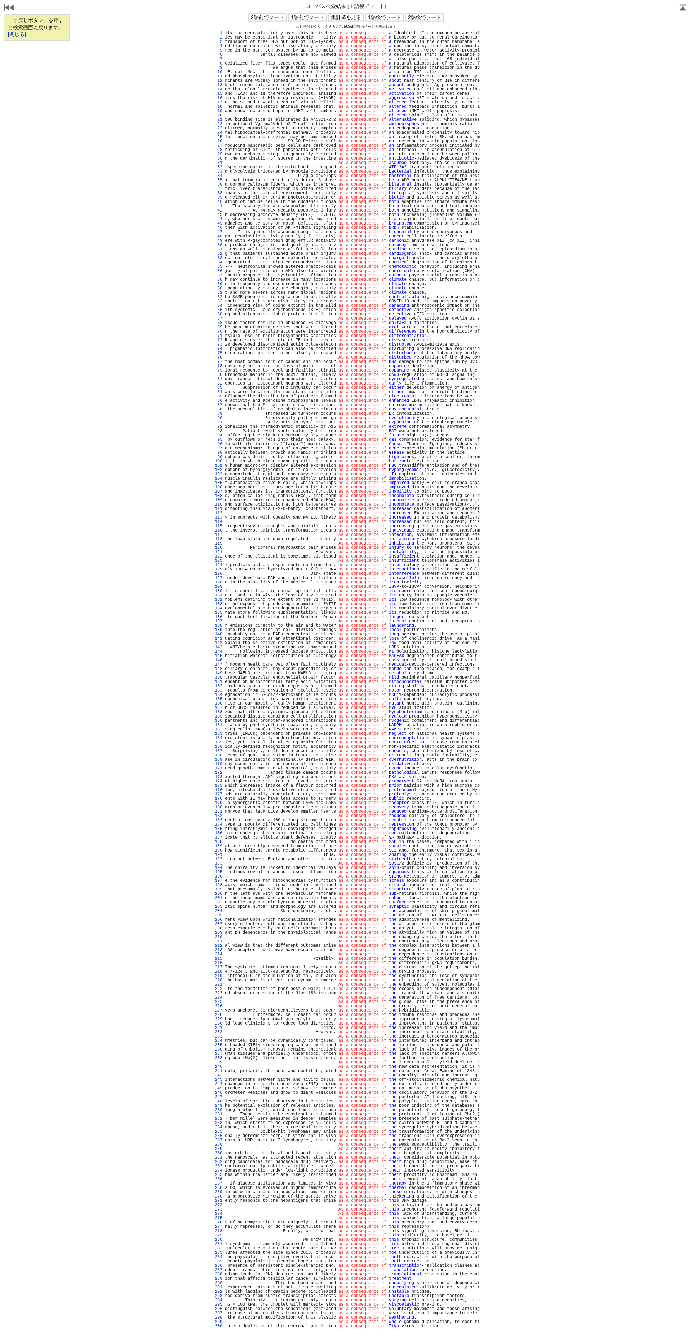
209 (218, 932)
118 (218, 539)
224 (218, 997)
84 (218, 392)
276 (218, 1222)
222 (218, 988)
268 (218, 1187)
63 (218, 301)
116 (218, 530)
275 (218, 1218)
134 (218, 608)
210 (218, 937)
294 (218, 1300)
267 (218, 1183)
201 (218, 898)
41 (218, 206)
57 (218, 275)
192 (218, 859)
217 (218, 967)
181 (218, 811)
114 (218, 521)
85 (218, 396)
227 (218, 1010)
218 (218, 971)
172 (218, 772)
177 (218, 794)
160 (218, 720)
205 (218, 915)
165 (218, 742)
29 (218, 154)
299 (218, 1321)
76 (218, 357)
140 (218, 634)
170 (218, 764)
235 (218, 1045)
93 (218, 431)
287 (218, 1269)
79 (218, 370)
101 (218, 465)
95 (218, 439)
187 (218, 837)
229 (218, 1019)
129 (218, 586)
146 (218, 660)
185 (218, 828)
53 (218, 258)
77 (218, 361)
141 (218, 638)
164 (218, 738)
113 (218, 517)
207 (218, 924)
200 (218, 893)
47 (218, 232)
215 (218, 958)
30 (218, 158)
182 (218, 815)
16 (218, 98)
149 (218, 673)
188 (218, 841)
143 (218, 647)
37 (218, 188)
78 (218, 366)
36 (218, 184)
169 (218, 759)
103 (218, 474)
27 (218, 145)
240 (218, 1066)
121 (218, 552)
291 (218, 1287)
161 (218, 725)
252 (218, 1118)
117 (218, 534)
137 (218, 621)
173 (218, 776)
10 (218, 72)
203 (218, 906)
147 (218, 664)
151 (218, 681)
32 (218, 167)
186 (218, 833)
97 (218, 448)
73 (218, 344)
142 (218, 642)
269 (218, 1192)
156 (218, 703)
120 (218, 547)
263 (218, 1166)
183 (218, 820)
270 (218, 1196)
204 (218, 911)
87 (218, 405)
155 (218, 699)
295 (218, 1304)
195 (218, 872)
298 (218, 1317)
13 (218, 85)
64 (218, 305)
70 (218, 331)
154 (218, 694)
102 (218, 469)
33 (218, 171)
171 (218, 768)
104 (218, 478)
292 (218, 1291)
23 (218, 128)
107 (218, 491)
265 (218, 1174)
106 (218, 487)
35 (218, 180)
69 (218, 327)
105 (218, 482)
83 (218, 387)
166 (218, 746)
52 (218, 253)
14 (218, 89)
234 (218, 1040)
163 (218, 733)
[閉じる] (17, 34)
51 (218, 249)
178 (218, 798)
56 (218, 271)
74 (218, 348)
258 (218, 1144)
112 (218, 513)
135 (218, 612)
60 (218, 288)
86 (218, 400)
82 (218, 383)
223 (218, 993)
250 (218, 1109)
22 (218, 123)
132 (218, 599)
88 (218, 409)
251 (218, 1114)
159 (218, 716)
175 (218, 785)
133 (218, 604)
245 (218, 1088)
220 (218, 980)
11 (218, 76)
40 (218, 201)
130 (218, 591)
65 (218, 309)
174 (218, 781)
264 (218, 1170)
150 (218, 677)
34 (218, 175)
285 (218, 1261)
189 (218, 846)
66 (218, 314)
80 (218, 374)
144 (218, 651)
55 (218, 266)
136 (218, 616)
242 (218, 1075)
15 (218, 93)
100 (218, 461)
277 (218, 1226)
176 (218, 789)
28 (218, 149)
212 (218, 945)
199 (218, 889)
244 (218, 1084)
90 (218, 418)
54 (218, 262)
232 (218, 1032)
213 (218, 949)
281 (218, 1244)
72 (218, 340)
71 (218, 335)
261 (218, 1157)
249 (218, 1105)
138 (218, 625)
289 (218, 1278)
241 (218, 1071)
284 (218, 1257)
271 (218, 1200)
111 (218, 508)
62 (218, 296)
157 (218, 707)
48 (218, 236)
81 (218, 379)
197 (218, 880)
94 (218, 435)
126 (218, 573)
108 (218, 495)
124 (218, 565)
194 (218, 867)
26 (218, 141)
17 (218, 102)
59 (218, 283)
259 (218, 1148)
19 (218, 111)
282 (218, 1248)
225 (218, 1001)
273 (218, 1209)
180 (218, 807)
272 (218, 1205)
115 (218, 526)
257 (218, 1140)
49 (218, 240)
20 (218, 115)
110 (218, 504)
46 (218, 227)
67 (218, 318)
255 (218, 1131)
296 (218, 1308)
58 (218, 279)
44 (218, 219)
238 (218, 1058)
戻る (9, 8)
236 (218, 1049)
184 (218, 824)
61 (218, 292)
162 (218, 729)
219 (218, 975)
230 (218, 1023)
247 (218, 1097)
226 (218, 1006)
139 (218, 629)
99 (218, 456)
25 (218, 136)
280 (218, 1239)
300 (218, 1326)
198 (218, 885)
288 (218, 1274)
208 (218, 928)
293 (218, 1295)
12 (218, 80)
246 (218, 1092)
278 (218, 1231)
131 (218, 595)
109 (218, 500)
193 (218, 863)
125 (218, 569)
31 (218, 162)
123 (218, 560)
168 (218, 755)
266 (218, 1179)
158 (218, 712)
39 (218, 197)
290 (218, 1282)
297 (218, 1313)
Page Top (683, 8)
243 (218, 1079)
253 (218, 1122)
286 (218, 1265)
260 (218, 1153)
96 (218, 444)
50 (218, 245)
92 (218, 426)
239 (218, 1062)
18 (218, 106)
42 (218, 210)
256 (218, 1135)
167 (218, 751)
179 (218, 802)
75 (218, 353)
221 (218, 984)
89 (218, 413)
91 (218, 422)
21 (218, 119)
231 (218, 1027)
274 (218, 1213)
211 (218, 941)
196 (218, 876)
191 (218, 854)
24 (218, 132)
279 (218, 1235)
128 (218, 582)
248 (218, 1101)
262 (218, 1161)
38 (218, 193)
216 (218, 962)
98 (218, 452)
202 (218, 902)
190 (218, 850)
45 (218, 223)
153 (218, 690)
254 (218, 1127)
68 (218, 322)
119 (218, 543)
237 (218, 1053)
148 (218, 668)
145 (218, 655)
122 (218, 556)
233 (218, 1036)
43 (218, 214)
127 (218, 578)
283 (218, 1252)
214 (218, 954)
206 (218, 919)
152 (218, 686)
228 (218, 1014)
